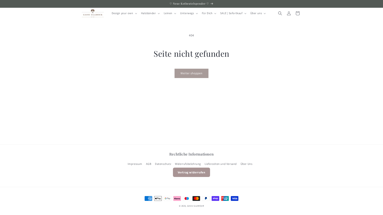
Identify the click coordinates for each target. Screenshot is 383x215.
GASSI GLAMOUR (195, 205)
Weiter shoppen (191, 73)
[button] (124, 13)
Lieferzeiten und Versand (221, 164)
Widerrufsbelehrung (188, 164)
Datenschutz (163, 164)
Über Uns (247, 164)
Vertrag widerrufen (191, 172)
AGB (148, 164)
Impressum (135, 164)
